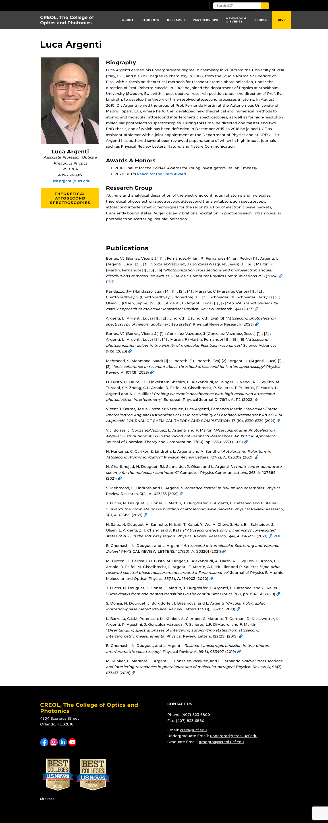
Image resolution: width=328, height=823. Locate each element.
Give (282, 20)
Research (176, 20)
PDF (110, 282)
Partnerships (205, 20)
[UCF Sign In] (192, 6)
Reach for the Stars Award (161, 174)
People (260, 20)
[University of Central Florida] (92, 5)
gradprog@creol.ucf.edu (221, 742)
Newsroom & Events (236, 20)
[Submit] (265, 5)
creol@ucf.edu (193, 730)
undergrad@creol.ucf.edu (233, 736)
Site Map (47, 799)
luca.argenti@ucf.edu (70, 181)
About (128, 20)
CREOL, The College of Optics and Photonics (67, 20)
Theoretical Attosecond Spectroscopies (70, 198)
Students (151, 20)
